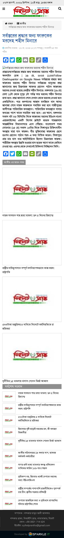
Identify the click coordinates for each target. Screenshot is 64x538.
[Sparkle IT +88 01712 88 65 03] (39, 534)
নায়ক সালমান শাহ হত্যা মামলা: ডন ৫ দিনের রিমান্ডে (27, 215)
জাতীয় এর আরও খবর (14, 162)
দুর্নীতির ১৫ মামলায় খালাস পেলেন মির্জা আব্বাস (25, 381)
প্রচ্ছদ (10, 23)
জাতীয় (22, 23)
